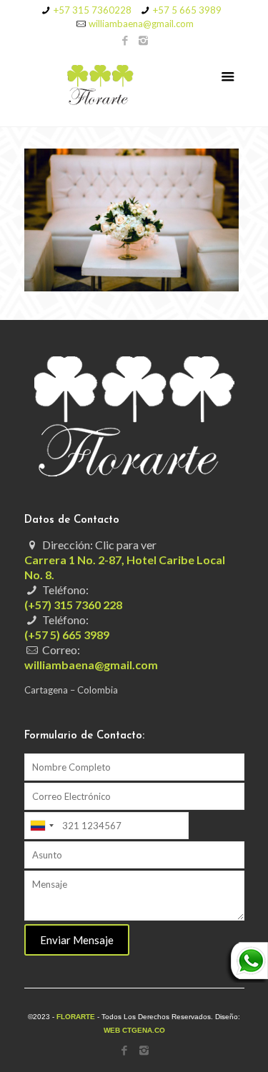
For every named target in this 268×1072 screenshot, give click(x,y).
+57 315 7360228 (92, 10)
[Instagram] (143, 40)
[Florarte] (134, 87)
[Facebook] (124, 40)
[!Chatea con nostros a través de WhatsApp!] (246, 979)
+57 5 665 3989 (187, 10)
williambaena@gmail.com (141, 23)
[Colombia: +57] (41, 825)
